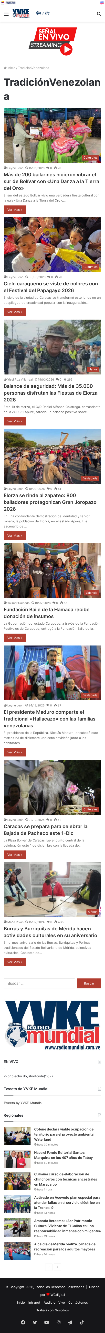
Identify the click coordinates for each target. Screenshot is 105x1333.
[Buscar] (98, 15)
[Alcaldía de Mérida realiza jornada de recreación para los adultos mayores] (17, 1251)
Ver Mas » (14, 210)
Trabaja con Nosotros (52, 1310)
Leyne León (15, 168)
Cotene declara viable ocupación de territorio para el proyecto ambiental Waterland (64, 1134)
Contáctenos (78, 1302)
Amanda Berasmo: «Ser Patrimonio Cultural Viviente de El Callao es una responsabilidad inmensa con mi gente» (67, 1226)
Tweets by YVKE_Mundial (23, 1103)
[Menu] (6, 15)
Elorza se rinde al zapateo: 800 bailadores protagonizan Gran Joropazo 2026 (50, 502)
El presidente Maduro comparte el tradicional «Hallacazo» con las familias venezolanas (49, 719)
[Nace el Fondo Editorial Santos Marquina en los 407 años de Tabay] (17, 1159)
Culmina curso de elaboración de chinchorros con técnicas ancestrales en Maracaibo (65, 1179)
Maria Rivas (15, 922)
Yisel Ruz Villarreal (20, 379)
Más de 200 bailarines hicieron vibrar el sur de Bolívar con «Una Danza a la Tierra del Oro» (51, 181)
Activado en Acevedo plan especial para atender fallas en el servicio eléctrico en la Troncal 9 (67, 1202)
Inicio (11, 68)
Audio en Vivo (54, 1302)
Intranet (34, 1302)
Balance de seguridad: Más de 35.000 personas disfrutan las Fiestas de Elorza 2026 (50, 393)
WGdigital (58, 1295)
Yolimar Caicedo (18, 603)
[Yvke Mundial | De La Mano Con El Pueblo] (31, 13)
